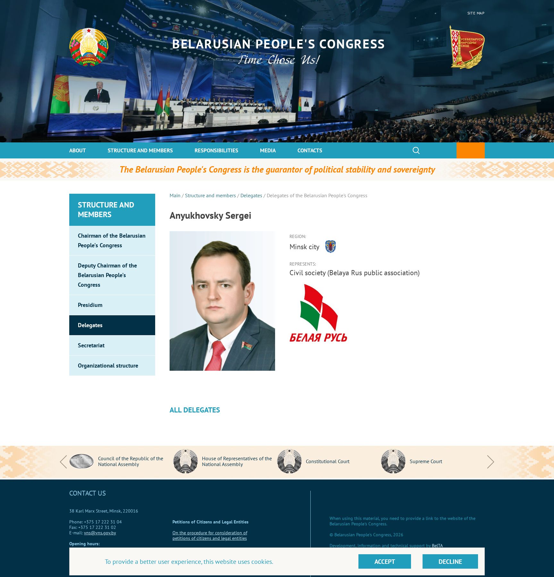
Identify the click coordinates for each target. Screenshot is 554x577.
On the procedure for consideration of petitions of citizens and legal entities (209, 535)
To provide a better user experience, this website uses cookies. (189, 561)
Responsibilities (216, 150)
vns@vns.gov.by (100, 533)
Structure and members (140, 150)
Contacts (310, 150)
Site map (476, 13)
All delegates (195, 409)
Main (175, 195)
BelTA (437, 545)
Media (268, 150)
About (77, 150)
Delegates (251, 195)
